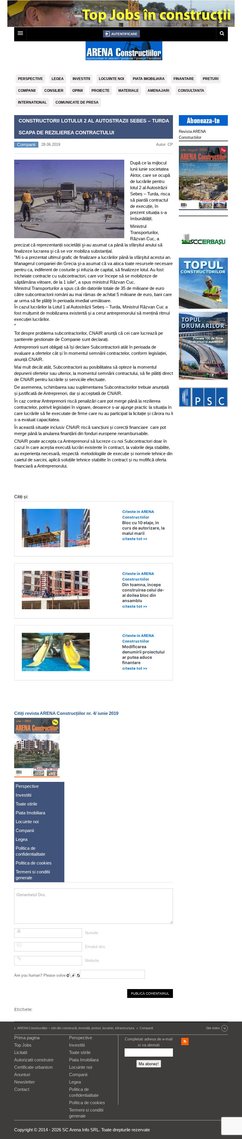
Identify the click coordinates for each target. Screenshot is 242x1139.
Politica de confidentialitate (30, 851)
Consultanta (191, 91)
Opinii (77, 91)
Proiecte (100, 91)
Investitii (81, 79)
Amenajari (158, 91)
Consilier (53, 91)
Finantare (184, 79)
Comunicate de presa (77, 102)
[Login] (121, 33)
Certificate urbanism (33, 1067)
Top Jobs (23, 1045)
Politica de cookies (34, 862)
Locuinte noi (111, 79)
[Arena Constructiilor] (124, 52)
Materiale (128, 91)
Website (92, 960)
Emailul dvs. (95, 946)
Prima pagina (27, 1037)
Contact (21, 1089)
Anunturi (22, 1074)
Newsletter (24, 1081)
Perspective (30, 79)
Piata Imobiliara (149, 79)
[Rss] (185, 1041)
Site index (213, 1028)
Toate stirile (26, 803)
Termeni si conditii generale (33, 874)
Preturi (210, 79)
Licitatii (20, 1052)
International (32, 102)
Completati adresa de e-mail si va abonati (149, 1042)
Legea (58, 79)
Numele (91, 933)
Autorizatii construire (33, 1059)
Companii (26, 91)
